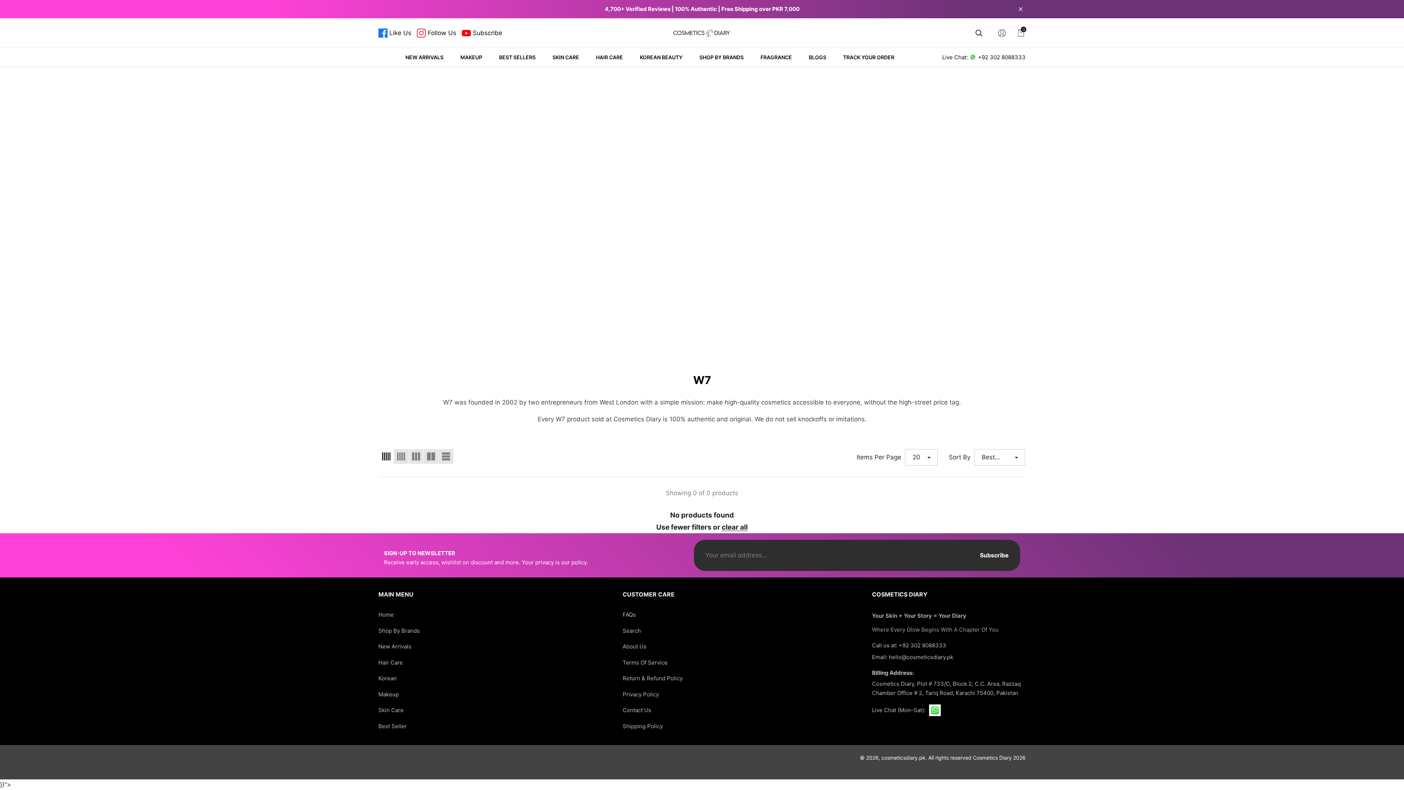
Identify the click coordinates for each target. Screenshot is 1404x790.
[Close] (1021, 9)
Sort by (959, 457)
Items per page (879, 457)
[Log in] (1002, 33)
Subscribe (994, 555)
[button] (979, 33)
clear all (735, 527)
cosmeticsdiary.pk (903, 758)
